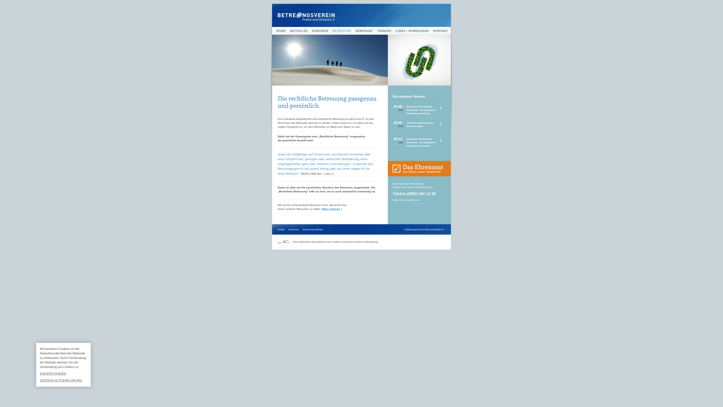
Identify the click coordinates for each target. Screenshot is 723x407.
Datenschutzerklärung (61, 380)
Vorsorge (320, 31)
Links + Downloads (412, 31)
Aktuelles (299, 31)
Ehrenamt (364, 31)
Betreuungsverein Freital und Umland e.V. (305, 13)
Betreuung (342, 31)
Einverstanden (53, 373)
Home (281, 31)
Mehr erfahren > (332, 208)
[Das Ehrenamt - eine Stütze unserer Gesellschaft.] (419, 168)
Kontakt (440, 31)
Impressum (293, 229)
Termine (384, 31)
